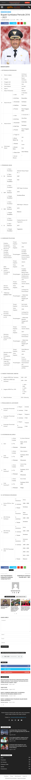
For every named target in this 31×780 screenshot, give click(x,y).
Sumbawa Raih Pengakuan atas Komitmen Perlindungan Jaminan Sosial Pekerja (18, 746)
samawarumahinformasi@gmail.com (18, 717)
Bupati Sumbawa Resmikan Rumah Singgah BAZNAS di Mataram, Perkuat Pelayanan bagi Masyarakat (15, 609)
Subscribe (27, 672)
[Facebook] (13, 592)
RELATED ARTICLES (10, 596)
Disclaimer (6, 776)
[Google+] (15, 592)
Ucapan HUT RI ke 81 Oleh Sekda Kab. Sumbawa (5, 607)
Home (2, 10)
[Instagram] (17, 592)
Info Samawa (6, 10)
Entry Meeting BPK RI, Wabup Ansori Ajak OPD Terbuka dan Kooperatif (18, 738)
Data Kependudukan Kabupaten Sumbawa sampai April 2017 (7, 577)
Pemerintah (3, 760)
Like (28, 666)
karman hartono (5, 19)
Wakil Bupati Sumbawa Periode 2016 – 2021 (23, 576)
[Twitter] (18, 592)
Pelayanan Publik (4, 764)
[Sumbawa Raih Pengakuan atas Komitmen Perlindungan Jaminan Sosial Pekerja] (4, 747)
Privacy (11, 776)
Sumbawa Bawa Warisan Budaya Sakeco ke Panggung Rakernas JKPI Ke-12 (19, 731)
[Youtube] (21, 720)
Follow (27, 669)
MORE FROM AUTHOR (20, 596)
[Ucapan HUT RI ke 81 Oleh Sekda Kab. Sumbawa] (5, 602)
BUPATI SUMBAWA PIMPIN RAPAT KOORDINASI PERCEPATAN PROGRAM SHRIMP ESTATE (13, 693)
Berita (2, 757)
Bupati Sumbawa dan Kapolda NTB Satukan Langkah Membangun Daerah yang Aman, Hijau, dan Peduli (25, 608)
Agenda (2, 766)
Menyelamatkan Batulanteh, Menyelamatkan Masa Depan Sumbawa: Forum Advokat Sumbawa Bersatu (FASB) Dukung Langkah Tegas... (14, 681)
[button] (28, 7)
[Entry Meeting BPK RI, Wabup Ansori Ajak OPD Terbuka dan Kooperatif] (4, 739)
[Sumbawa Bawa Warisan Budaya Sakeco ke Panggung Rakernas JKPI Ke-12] (4, 732)
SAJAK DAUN (4, 687)
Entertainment (4, 768)
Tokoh (9, 12)
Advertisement (18, 776)
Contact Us (25, 776)
